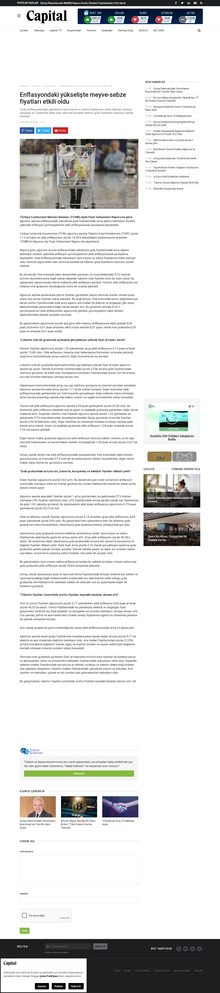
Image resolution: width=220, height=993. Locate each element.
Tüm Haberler (49, 86)
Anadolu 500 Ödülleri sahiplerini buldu (172, 437)
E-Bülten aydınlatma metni (57, 952)
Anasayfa (24, 86)
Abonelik (198, 970)
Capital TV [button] (56, 30)
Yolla (25, 930)
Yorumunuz (27, 852)
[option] (89, 3)
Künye (117, 970)
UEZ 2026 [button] (158, 30)
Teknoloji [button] (39, 30)
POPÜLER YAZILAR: (28, 3)
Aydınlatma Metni (181, 970)
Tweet (45, 130)
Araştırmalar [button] (74, 30)
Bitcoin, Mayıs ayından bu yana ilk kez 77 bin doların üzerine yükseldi (78, 824)
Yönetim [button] (91, 30)
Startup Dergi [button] (125, 30)
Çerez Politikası (142, 970)
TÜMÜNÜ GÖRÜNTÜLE (185, 469)
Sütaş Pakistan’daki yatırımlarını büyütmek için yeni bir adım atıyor (37, 824)
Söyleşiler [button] (107, 30)
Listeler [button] (24, 30)
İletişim (127, 970)
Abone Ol (79, 773)
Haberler (36, 86)
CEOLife (143, 30)
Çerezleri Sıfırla (161, 970)
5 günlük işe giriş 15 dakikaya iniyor (172, 116)
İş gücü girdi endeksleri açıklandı (171, 176)
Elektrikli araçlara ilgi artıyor (168, 188)
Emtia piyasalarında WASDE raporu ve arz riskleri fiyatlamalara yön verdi (83, 3)
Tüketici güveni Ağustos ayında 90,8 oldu (176, 182)
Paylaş (28, 130)
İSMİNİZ (24, 894)
